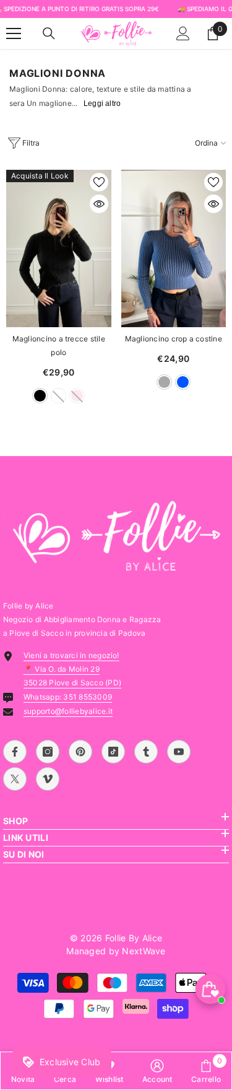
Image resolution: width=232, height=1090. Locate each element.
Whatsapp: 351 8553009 (68, 696)
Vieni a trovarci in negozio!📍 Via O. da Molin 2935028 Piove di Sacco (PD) (72, 669)
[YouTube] (179, 751)
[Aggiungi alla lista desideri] (99, 182)
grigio (164, 382)
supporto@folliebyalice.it (68, 711)
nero (40, 395)
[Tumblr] (146, 751)
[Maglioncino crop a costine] (173, 248)
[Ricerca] (48, 33)
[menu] (13, 33)
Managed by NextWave (115, 951)
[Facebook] (15, 751)
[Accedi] (183, 33)
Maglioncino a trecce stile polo (58, 345)
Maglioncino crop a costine (173, 338)
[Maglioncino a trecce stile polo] (58, 248)
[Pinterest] (80, 751)
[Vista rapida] (99, 204)
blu (183, 382)
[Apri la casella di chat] (210, 989)
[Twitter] (15, 779)
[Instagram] (47, 751)
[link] (157, 1071)
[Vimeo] (47, 779)
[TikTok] (113, 751)
